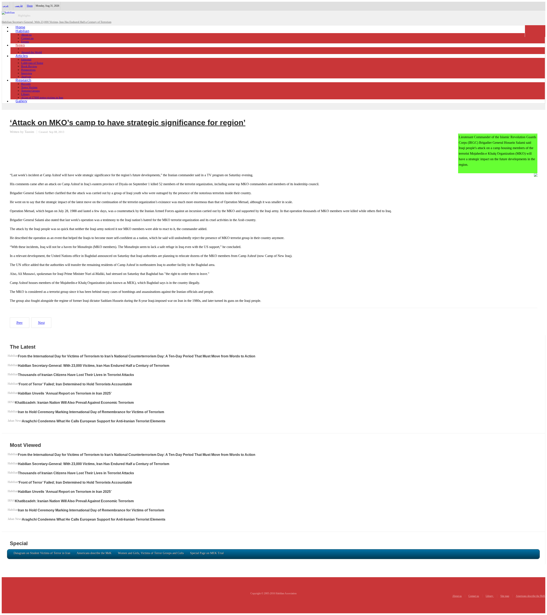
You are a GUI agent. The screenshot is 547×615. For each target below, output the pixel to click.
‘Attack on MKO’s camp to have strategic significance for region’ (128, 122)
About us (26, 34)
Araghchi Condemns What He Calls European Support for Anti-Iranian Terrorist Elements (93, 421)
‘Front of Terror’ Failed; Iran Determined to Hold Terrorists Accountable (75, 384)
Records (26, 83)
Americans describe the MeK (530, 595)
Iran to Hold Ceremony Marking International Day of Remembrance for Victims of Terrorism (91, 412)
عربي (6, 5)
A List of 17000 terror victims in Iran (42, 97)
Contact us (27, 38)
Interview (26, 73)
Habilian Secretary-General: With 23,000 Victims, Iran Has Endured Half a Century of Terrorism (93, 365)
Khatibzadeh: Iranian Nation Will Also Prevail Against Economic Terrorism (74, 402)
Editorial (26, 59)
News (20, 45)
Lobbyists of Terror (32, 63)
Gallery (21, 101)
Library (25, 94)
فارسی (19, 5)
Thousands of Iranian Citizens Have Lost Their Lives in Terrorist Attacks (76, 375)
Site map (504, 595)
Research (23, 80)
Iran (23, 48)
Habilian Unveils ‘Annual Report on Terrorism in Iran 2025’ (65, 393)
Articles (22, 56)
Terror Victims (29, 87)
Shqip (30, 5)
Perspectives (28, 69)
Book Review (29, 66)
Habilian (22, 31)
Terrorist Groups (30, 90)
